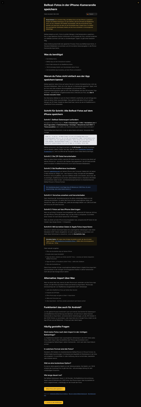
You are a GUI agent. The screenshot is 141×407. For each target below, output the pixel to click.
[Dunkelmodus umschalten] (138, 2)
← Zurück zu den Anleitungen (53, 402)
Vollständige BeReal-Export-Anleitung (59, 393)
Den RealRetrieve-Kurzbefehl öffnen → (66, 241)
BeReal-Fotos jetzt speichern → (54, 389)
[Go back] (2, 2)
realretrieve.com (55, 171)
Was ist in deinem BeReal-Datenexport (78, 393)
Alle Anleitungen (92, 393)
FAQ (45, 395)
